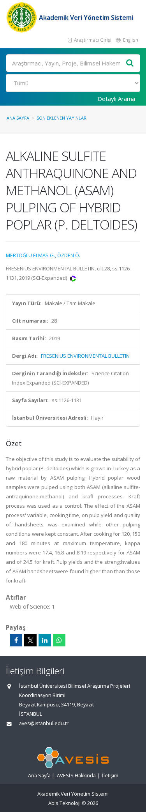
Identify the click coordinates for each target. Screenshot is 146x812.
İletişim (110, 775)
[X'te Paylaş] (30, 640)
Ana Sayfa (18, 118)
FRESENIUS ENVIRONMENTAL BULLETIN (85, 355)
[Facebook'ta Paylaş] (16, 640)
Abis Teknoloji (64, 803)
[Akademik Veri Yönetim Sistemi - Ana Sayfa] (22, 17)
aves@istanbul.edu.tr (44, 723)
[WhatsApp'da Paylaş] (59, 640)
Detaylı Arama (116, 98)
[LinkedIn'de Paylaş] (45, 640)
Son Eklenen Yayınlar (61, 118)
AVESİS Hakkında (76, 775)
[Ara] (130, 63)
